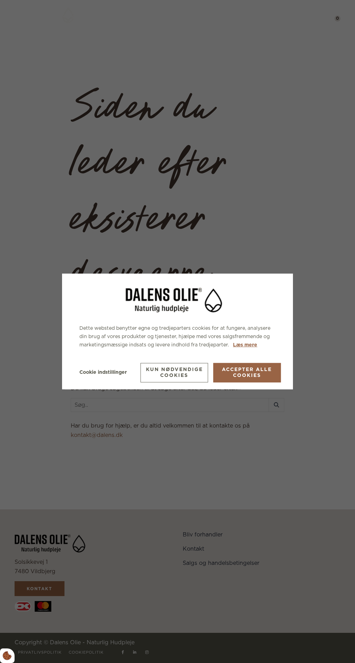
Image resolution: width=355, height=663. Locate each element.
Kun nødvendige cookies (174, 372)
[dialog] (177, 331)
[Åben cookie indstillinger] (7, 655)
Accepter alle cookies (247, 372)
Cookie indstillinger (103, 372)
